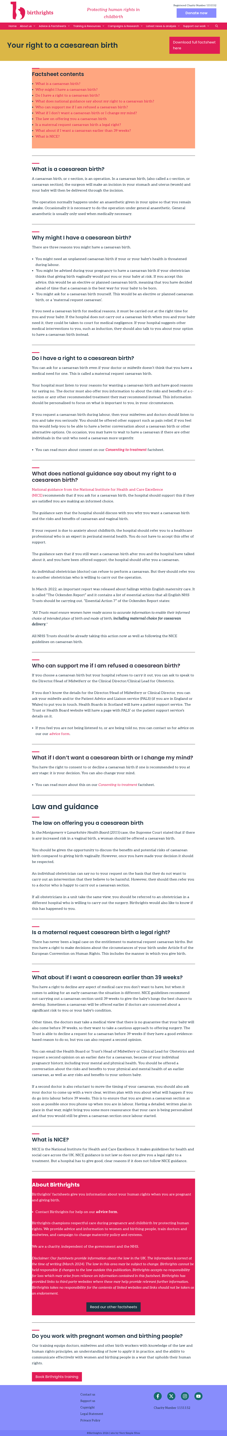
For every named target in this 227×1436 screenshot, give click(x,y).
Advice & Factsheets (52, 26)
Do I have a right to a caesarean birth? (67, 95)
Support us (87, 1401)
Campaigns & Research (123, 26)
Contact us (87, 1394)
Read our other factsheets (113, 1306)
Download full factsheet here (194, 45)
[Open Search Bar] (216, 26)
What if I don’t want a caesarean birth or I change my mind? (86, 113)
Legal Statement (91, 1414)
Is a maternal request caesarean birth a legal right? (78, 125)
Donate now (196, 12)
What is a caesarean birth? (57, 84)
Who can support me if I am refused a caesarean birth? (81, 107)
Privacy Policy (90, 1420)
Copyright (87, 1407)
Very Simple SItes (129, 1433)
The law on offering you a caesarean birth (71, 119)
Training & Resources (87, 26)
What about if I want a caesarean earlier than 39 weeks (82, 131)
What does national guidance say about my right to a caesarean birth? (94, 101)
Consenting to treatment (127, 450)
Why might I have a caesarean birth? (66, 90)
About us (26, 26)
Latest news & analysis (161, 26)
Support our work (194, 26)
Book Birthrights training (56, 1376)
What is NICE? (47, 136)
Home (13, 26)
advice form (59, 734)
